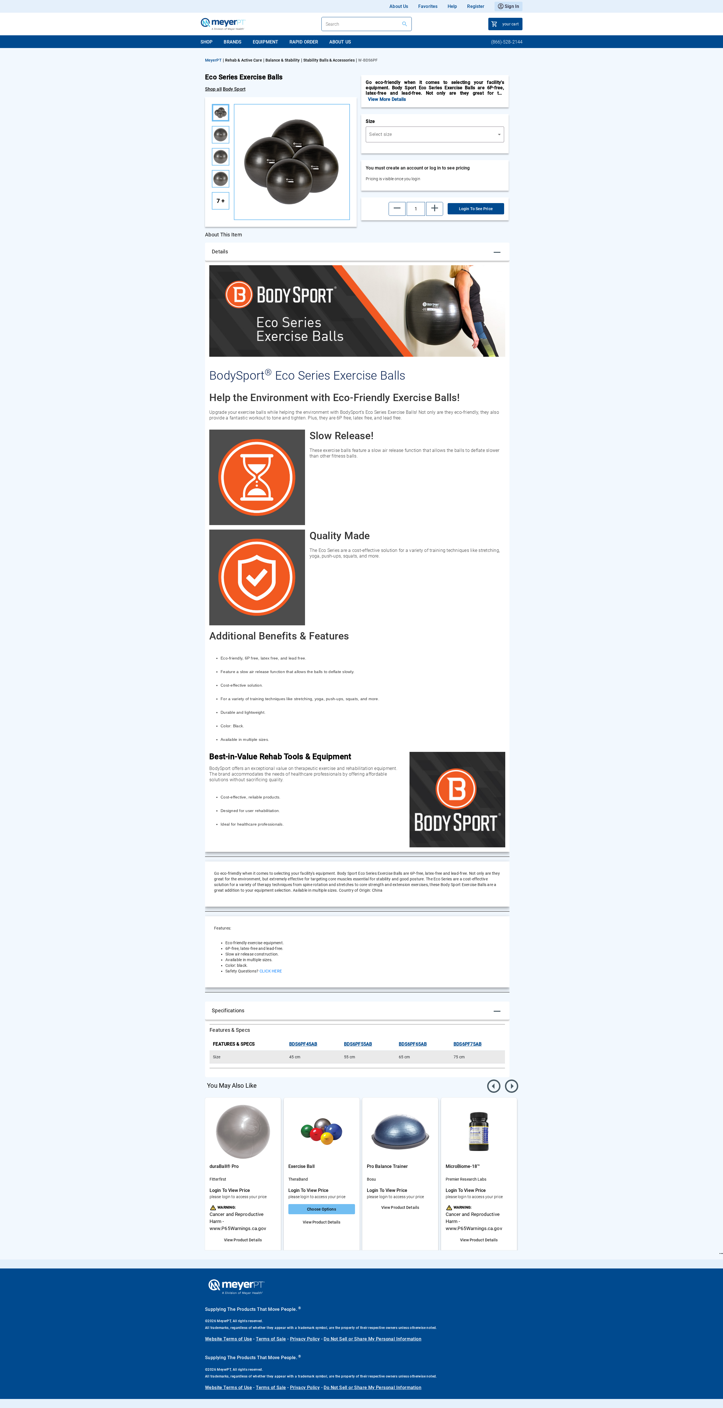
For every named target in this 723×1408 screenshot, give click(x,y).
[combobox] (434, 134)
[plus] (434, 209)
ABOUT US (340, 42)
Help (452, 6)
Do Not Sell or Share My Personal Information (372, 1339)
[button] (397, 209)
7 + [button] (221, 200)
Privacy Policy (305, 1339)
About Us (398, 6)
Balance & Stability (282, 60)
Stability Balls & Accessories (329, 60)
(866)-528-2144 (506, 42)
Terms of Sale (271, 1339)
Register (475, 6)
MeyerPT (213, 60)
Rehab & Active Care (243, 60)
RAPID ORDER (303, 42)
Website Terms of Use (228, 1339)
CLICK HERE (270, 971)
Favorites (427, 6)
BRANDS (232, 42)
